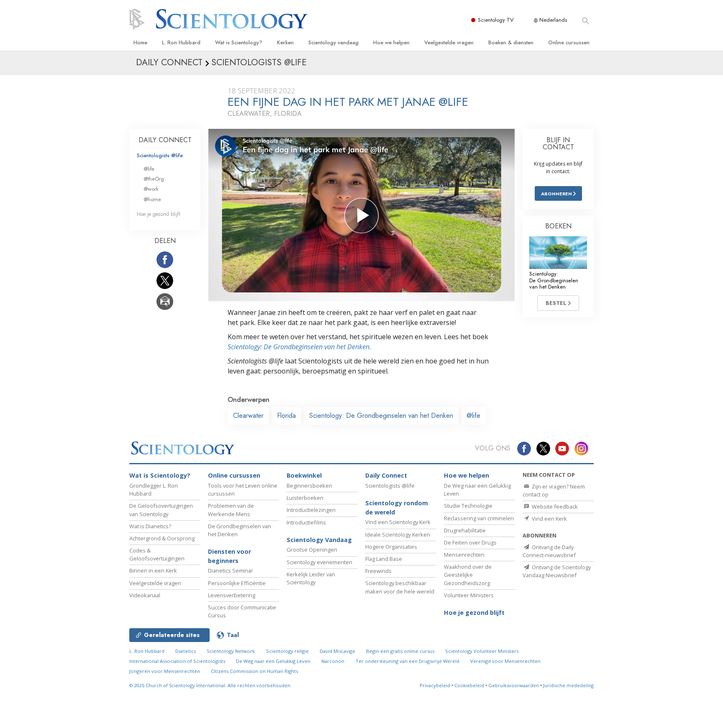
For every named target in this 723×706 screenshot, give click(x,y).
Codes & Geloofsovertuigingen (157, 554)
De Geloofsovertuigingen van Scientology (161, 509)
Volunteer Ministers (469, 595)
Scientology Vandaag (319, 540)
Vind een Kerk (549, 518)
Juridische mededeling (568, 685)
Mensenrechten (464, 554)
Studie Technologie (468, 505)
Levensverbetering (231, 595)
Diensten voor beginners (229, 556)
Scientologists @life (160, 155)
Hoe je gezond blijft (158, 214)
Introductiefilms (306, 522)
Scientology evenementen (319, 562)
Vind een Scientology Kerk (398, 522)
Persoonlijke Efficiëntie (237, 583)
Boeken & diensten (510, 42)
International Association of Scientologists (177, 661)
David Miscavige (337, 651)
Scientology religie (287, 651)
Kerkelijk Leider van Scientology (311, 578)
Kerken (285, 42)
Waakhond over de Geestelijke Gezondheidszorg (468, 574)
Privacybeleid (435, 685)
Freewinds (378, 571)
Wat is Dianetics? (150, 526)
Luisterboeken (305, 497)
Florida (286, 415)
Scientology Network (231, 651)
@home (152, 199)
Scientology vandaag (333, 42)
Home (140, 42)
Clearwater (248, 415)
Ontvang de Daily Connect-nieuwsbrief (549, 551)
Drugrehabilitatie (465, 530)
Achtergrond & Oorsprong (162, 538)
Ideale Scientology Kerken (397, 534)
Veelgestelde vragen (449, 42)
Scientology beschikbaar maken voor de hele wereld (399, 587)
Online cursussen (569, 42)
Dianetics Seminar (230, 570)
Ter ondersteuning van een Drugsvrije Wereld (407, 661)
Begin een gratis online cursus (400, 651)
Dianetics (185, 651)
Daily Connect (386, 475)
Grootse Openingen (312, 549)
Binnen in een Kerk (153, 570)
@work (151, 189)
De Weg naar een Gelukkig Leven (273, 661)
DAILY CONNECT (165, 140)
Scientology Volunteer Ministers (481, 651)
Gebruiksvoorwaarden (513, 685)
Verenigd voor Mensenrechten (505, 661)
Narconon (332, 661)
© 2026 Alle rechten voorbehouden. (210, 685)
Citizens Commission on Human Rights (254, 671)
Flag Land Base (383, 559)
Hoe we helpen (391, 42)
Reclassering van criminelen (479, 518)
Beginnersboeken (309, 485)
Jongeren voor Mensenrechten (164, 671)
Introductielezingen (311, 510)
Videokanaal (144, 595)
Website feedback (554, 506)
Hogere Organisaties (391, 546)
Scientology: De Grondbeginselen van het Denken (298, 346)
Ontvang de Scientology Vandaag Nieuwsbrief (557, 571)
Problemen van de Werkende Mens (231, 509)
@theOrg (154, 179)
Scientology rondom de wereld (396, 507)
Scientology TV (496, 20)
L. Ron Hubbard (181, 42)
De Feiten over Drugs (470, 542)
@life (473, 415)
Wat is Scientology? (238, 42)
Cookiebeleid (469, 685)
